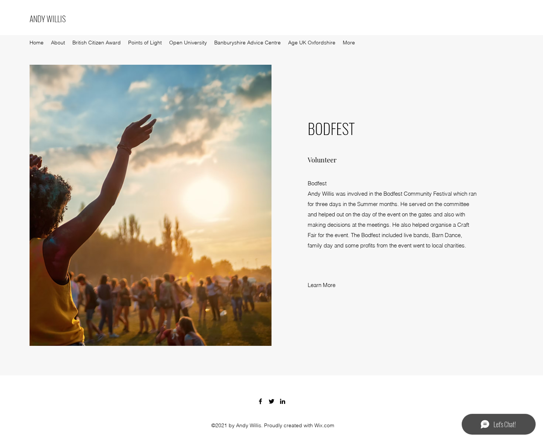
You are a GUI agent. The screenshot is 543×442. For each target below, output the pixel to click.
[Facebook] (260, 401)
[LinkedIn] (282, 401)
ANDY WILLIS (48, 18)
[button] (322, 285)
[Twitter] (271, 401)
